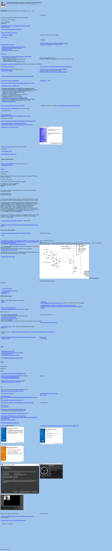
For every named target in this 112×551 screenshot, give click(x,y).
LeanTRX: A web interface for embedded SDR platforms (13, 520)
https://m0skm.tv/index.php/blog (8, 419)
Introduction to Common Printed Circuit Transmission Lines (14, 413)
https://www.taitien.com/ (6, 353)
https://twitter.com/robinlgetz (7, 66)
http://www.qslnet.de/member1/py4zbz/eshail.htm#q (68, 105)
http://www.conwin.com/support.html (9, 318)
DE (23, 105)
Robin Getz (43, 337)
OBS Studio (3, 425)
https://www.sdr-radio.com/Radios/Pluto (10, 80)
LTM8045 (43, 307)
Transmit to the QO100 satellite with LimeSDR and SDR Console (15, 83)
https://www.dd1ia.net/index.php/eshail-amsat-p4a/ (12, 391)
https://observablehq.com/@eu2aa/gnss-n (10, 377)
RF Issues (3, 54)
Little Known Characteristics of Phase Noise (12, 48)
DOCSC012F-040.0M (12, 314)
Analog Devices (5, 27)
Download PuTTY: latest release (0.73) (9, 127)
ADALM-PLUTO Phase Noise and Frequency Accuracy (14, 46)
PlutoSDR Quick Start (6, 49)
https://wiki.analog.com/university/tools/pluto (11, 29)
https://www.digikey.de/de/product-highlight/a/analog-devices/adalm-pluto (17, 76)
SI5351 (41, 375)
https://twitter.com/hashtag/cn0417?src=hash (11, 309)
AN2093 (10, 320)
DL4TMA (24, 146)
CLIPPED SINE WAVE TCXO (7, 351)
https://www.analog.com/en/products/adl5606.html (51, 303)
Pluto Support (4, 37)
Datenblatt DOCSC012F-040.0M (9, 317)
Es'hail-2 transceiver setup (7, 146)
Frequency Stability (5, 338)
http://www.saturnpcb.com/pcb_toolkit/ (48, 322)
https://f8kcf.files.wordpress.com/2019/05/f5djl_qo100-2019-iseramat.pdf (17, 402)
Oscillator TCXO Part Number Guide (9, 249)
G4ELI (28, 108)
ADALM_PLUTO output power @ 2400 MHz (11, 382)
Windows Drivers (5, 50)
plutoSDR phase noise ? (6, 326)
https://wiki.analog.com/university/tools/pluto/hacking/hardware (53, 71)
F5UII (33, 83)
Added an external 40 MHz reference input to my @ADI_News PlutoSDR (28, 331)
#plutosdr (43, 39)
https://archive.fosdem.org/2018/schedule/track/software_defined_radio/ (56, 66)
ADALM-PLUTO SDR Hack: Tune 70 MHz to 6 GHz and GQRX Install (16, 124)
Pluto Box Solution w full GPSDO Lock (9, 220)
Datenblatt (23, 244)
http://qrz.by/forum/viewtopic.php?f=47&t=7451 (11, 105)
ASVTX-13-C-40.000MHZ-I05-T (8, 163)
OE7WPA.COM (15, 85)
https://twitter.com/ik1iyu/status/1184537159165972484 (13, 409)
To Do (8, 3)
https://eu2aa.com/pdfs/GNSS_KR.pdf (10, 378)
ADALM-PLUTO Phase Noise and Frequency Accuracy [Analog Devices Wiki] (18, 337)
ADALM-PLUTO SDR (8, 393)
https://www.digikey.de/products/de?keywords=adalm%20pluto (54, 43)
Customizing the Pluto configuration (9, 32)
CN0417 (3, 301)
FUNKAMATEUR (21, 89)
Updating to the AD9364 (7, 35)
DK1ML (2, 169)
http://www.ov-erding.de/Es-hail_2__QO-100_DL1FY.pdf (13, 415)
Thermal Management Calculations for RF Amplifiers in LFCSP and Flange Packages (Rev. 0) (61, 306)
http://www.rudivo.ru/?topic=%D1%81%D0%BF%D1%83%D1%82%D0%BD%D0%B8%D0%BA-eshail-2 (19, 397)
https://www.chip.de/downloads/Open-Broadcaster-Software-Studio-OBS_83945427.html (59, 425)
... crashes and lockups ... (7, 288)
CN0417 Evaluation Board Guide (8, 307)
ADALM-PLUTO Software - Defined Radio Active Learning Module (15, 25)
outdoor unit (4, 293)
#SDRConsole (43, 80)
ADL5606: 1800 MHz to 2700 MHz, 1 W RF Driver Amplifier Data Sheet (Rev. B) (58, 305)
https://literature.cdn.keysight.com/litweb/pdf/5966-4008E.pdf (53, 69)
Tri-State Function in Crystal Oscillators (10, 355)
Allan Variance (44, 338)
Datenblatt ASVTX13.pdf (6, 165)
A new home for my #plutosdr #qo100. (9, 233)
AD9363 (57, 35)
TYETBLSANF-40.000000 (15, 244)
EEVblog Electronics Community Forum (49, 393)
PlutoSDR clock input (7, 151)
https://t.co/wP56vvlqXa (49, 331)
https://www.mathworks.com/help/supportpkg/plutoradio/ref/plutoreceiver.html (18, 121)
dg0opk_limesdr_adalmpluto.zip (9, 101)
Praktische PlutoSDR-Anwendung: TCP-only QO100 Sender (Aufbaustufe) (17, 516)
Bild (3, 235)
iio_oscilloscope (4, 406)
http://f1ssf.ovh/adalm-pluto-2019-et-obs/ (10, 422)
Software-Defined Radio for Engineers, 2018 (13, 357)
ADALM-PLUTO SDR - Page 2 (8, 256)
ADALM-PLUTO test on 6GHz (8, 380)
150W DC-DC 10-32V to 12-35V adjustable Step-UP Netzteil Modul (15, 224)
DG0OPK (14, 89)
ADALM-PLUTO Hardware (46, 44)
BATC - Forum (43, 394)
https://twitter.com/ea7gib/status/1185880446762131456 (13, 373)
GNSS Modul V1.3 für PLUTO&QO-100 (10, 375)
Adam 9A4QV (22, 380)
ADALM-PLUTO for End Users (7, 44)
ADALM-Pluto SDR (6, 85)
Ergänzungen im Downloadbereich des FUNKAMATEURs (15, 98)
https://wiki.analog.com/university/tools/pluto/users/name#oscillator (16, 56)
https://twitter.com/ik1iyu (25, 233)
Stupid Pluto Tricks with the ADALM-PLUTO (11, 64)
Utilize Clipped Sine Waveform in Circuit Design (12, 352)
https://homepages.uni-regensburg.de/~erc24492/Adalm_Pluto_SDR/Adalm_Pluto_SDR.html (16, 115)
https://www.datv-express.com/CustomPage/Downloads (13, 123)
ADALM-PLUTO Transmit (7, 69)
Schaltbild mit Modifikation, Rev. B (9, 290)
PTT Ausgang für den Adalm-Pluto (8, 154)
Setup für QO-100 (5, 292)
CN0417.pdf (43, 301)
